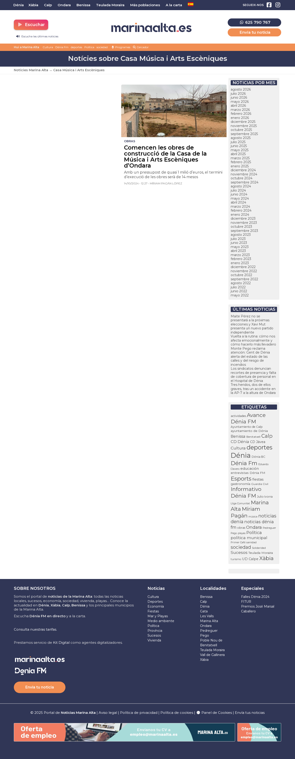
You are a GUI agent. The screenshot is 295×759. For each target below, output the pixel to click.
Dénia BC (258, 456)
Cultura (48, 47)
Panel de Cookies (216, 712)
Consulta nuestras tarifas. (35, 629)
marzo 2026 (240, 110)
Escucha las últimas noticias (39, 36)
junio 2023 (239, 243)
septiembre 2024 (244, 182)
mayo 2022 (240, 295)
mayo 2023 (240, 247)
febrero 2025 (241, 162)
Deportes (155, 602)
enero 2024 (240, 215)
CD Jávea (257, 442)
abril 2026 (238, 105)
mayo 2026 (240, 102)
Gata (204, 611)
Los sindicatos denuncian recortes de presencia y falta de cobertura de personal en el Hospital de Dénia (253, 374)
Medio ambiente (161, 621)
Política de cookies (176, 712)
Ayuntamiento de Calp (247, 426)
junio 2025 (239, 146)
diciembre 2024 (243, 170)
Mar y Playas (158, 616)
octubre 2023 (241, 226)
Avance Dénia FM (248, 418)
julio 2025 (238, 142)
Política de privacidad (139, 712)
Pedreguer (269, 527)
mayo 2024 (240, 198)
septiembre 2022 (244, 279)
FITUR (246, 602)
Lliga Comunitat (240, 503)
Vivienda (154, 640)
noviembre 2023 (244, 223)
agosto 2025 (241, 138)
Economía (156, 606)
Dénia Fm (61, 47)
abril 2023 (238, 251)
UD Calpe (250, 559)
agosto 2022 (241, 283)
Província (155, 631)
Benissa (238, 436)
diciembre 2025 (243, 122)
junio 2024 (239, 194)
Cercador (142, 47)
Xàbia (266, 558)
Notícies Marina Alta (31, 70)
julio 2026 (238, 94)
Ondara (254, 527)
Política (89, 47)
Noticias (156, 588)
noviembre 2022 (244, 271)
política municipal (249, 537)
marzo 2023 (240, 255)
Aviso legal (108, 712)
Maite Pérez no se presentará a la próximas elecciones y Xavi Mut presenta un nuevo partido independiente (252, 324)
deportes (76, 47)
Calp (267, 436)
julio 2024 (238, 190)
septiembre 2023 (244, 231)
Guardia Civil (259, 484)
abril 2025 (238, 154)
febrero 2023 (241, 259)
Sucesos (239, 552)
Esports (241, 478)
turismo (236, 559)
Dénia (241, 455)
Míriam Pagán (245, 512)
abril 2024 (238, 202)
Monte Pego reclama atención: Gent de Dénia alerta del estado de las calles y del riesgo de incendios (250, 356)
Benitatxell (253, 436)
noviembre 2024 (244, 174)
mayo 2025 (239, 150)
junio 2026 (239, 97)
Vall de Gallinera (212, 655)
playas (241, 533)
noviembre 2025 (244, 126)
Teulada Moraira (260, 553)
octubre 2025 (241, 130)
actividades (238, 416)
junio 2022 (239, 291)
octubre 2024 (241, 178)
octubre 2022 (241, 275)
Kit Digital (61, 642)
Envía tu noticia (254, 32)
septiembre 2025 (244, 134)
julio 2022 (238, 287)
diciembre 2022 (243, 267)
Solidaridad (259, 547)
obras (241, 527)
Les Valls (207, 616)
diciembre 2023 (243, 218)
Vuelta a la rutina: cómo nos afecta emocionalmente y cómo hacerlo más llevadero (253, 340)
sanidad (251, 542)
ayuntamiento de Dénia (249, 431)
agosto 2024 (241, 186)
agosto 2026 (241, 89)
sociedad (102, 47)
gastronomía (240, 484)
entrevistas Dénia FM (248, 473)
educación (249, 469)
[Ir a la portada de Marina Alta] (151, 27)
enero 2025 (240, 166)
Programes (122, 47)
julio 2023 (238, 239)
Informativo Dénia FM (246, 492)
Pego (234, 533)
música (252, 516)
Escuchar (34, 24)
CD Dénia (240, 441)
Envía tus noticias (250, 712)
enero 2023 (240, 263)
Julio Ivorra (265, 496)
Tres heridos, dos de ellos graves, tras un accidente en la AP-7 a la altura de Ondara (253, 389)
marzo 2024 (240, 206)
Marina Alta (209, 621)
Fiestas (153, 611)
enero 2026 (240, 118)
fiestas (257, 479)
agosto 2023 (241, 235)
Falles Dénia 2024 (255, 597)
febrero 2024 (241, 210)
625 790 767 (257, 22)
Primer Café (238, 542)
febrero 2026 (241, 114)
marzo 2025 (240, 158)
